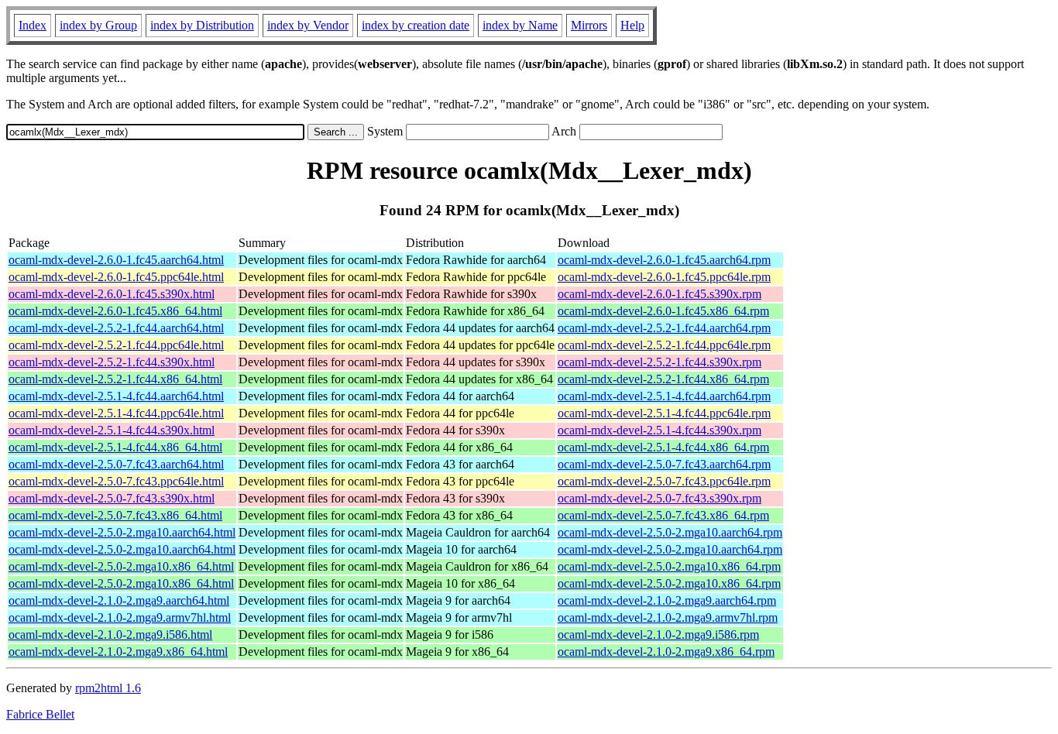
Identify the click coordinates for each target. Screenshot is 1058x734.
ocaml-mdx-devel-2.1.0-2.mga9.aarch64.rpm (667, 600)
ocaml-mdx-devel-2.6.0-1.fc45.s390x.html (112, 293)
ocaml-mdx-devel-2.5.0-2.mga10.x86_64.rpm (669, 566)
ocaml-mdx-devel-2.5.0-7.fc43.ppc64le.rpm (664, 481)
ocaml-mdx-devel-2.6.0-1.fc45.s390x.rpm (659, 293)
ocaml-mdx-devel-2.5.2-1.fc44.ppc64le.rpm (664, 345)
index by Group (98, 25)
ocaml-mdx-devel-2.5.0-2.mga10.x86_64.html (121, 566)
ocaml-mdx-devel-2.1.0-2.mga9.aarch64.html (119, 600)
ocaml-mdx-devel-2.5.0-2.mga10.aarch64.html (122, 532)
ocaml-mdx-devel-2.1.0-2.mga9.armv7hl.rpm (668, 617)
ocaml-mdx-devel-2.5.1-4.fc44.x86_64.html (115, 447)
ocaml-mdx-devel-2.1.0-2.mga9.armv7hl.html (120, 617)
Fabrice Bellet (40, 714)
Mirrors (589, 25)
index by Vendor (308, 25)
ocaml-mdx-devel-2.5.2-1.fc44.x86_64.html (115, 379)
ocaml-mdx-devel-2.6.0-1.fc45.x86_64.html (115, 310)
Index (32, 25)
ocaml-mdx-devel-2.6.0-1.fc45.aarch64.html (116, 259)
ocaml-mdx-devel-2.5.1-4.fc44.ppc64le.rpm (664, 413)
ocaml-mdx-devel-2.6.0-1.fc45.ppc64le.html (116, 276)
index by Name (520, 25)
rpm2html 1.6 (108, 688)
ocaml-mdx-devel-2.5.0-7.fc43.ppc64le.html (116, 481)
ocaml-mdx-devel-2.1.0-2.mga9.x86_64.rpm (666, 651)
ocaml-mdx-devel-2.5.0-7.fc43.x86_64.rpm (663, 515)
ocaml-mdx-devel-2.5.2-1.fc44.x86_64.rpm (663, 379)
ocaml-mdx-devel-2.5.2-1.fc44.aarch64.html (116, 327)
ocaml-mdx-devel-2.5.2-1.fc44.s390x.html (112, 362)
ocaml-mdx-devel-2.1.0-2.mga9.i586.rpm (658, 634)
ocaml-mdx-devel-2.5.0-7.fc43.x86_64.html (115, 515)
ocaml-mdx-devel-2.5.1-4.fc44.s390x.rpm (659, 430)
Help (632, 25)
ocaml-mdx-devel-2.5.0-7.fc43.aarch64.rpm (664, 464)
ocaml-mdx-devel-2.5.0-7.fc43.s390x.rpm (659, 498)
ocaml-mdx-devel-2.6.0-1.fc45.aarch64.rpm (664, 259)
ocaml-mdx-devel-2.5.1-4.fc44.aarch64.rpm (664, 396)
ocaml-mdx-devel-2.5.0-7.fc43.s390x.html (112, 498)
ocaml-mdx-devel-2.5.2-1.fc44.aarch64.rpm (664, 327)
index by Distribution (202, 25)
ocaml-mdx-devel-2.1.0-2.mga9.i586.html (110, 634)
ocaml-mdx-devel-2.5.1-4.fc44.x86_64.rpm (663, 447)
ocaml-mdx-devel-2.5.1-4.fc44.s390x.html (112, 430)
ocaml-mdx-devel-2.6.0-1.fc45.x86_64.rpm (663, 310)
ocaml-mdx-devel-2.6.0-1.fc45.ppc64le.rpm (664, 276)
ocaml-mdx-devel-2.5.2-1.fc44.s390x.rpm (659, 362)
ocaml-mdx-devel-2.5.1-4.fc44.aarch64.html (116, 396)
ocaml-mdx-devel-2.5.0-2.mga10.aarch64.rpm (670, 532)
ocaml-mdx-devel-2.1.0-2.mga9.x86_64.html (118, 651)
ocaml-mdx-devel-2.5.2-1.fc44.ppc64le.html (116, 345)
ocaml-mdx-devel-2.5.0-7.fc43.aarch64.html (116, 464)
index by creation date (415, 25)
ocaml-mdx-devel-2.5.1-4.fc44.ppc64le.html (116, 413)
